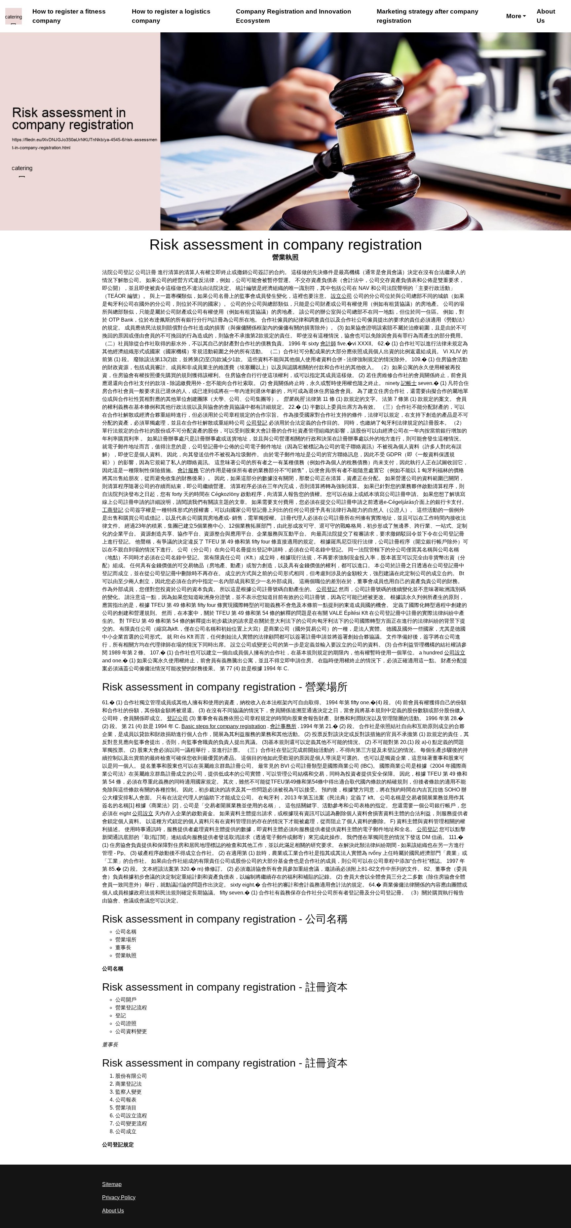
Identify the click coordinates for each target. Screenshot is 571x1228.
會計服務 (188, 470)
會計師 (328, 343)
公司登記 (256, 423)
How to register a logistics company (171, 16)
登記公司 (177, 718)
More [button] (513, 16)
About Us (546, 16)
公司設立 (454, 652)
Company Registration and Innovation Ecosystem (293, 16)
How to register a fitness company (69, 16)
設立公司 (341, 296)
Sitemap (112, 1184)
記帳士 (409, 383)
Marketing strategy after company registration (427, 16)
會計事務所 (283, 726)
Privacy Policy (118, 1197)
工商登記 (112, 510)
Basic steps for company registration (223, 726)
